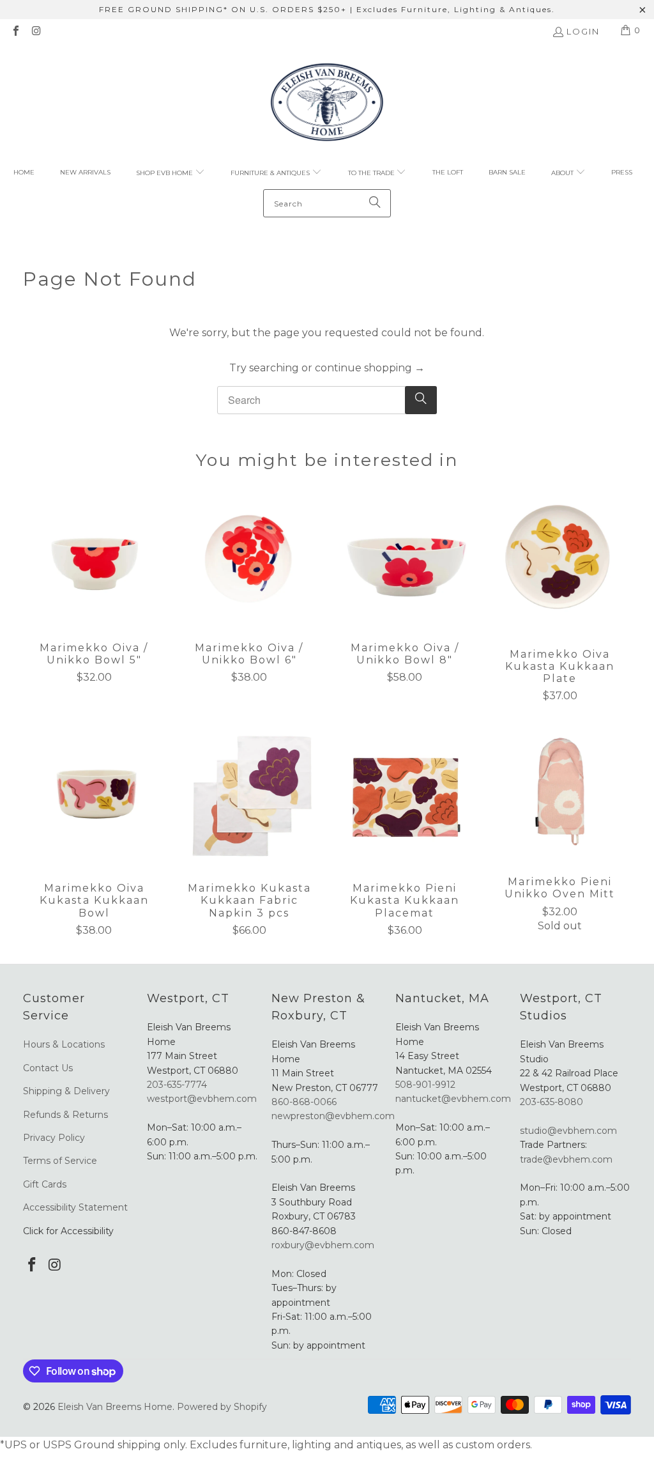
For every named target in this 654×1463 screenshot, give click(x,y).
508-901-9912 (425, 1084)
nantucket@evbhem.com (453, 1098)
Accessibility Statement (75, 1207)
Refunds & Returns (65, 1114)
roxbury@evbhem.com (322, 1245)
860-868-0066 (304, 1102)
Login (583, 31)
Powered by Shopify (222, 1407)
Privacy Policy (54, 1137)
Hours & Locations (64, 1044)
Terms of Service (60, 1160)
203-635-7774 (177, 1084)
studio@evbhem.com (568, 1130)
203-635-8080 (551, 1102)
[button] (170, 173)
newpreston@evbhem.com (334, 1116)
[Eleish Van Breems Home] (327, 104)
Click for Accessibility (68, 1231)
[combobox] (327, 203)
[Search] (375, 203)
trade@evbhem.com (566, 1159)
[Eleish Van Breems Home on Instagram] (36, 32)
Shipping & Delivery (66, 1091)
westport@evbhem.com (202, 1098)
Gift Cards (44, 1184)
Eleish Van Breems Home (114, 1407)
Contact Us (48, 1068)
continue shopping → (370, 368)
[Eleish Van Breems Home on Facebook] (15, 32)
